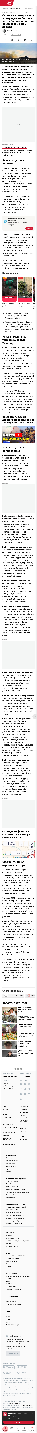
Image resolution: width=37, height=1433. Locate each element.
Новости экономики (14, 1230)
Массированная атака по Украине (17, 1192)
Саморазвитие (11, 1287)
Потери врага (10, 1198)
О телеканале (7, 1117)
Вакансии (23, 1128)
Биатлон (9, 1322)
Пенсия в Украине (12, 1246)
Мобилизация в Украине (15, 1204)
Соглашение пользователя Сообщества (24, 1111)
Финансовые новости (13, 1238)
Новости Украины (15, 8)
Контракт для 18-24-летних (15, 1215)
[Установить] (18, 1418)
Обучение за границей (13, 1289)
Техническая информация (24, 1121)
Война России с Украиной (16, 1179)
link (21, 1084)
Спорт (8, 1311)
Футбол (8, 1316)
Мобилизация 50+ (12, 1210)
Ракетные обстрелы (12, 1181)
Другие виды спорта (13, 1325)
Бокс (7, 1314)
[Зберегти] (32, 40)
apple (23, 1367)
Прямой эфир (10, 1163)
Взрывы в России (12, 1195)
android (9, 1367)
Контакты (23, 1125)
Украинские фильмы (13, 1258)
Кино (8, 1253)
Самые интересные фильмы (15, 1256)
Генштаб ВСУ (16, 35)
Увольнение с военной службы (16, 1207)
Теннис (8, 1319)
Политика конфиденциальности (9, 1131)
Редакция (6, 1109)
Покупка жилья (11, 1302)
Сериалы (9, 1267)
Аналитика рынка (12, 1299)
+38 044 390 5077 (25, 1076)
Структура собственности (24, 1132)
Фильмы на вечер (12, 1261)
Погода (8, 1172)
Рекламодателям (8, 1124)
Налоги (8, 1243)
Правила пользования (10, 1127)
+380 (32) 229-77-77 (14, 1403)
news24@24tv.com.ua (10, 1076)
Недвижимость (12, 1296)
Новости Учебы (12, 1274)
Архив (22, 1136)
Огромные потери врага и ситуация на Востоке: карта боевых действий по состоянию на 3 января (29, 8)
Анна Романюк (12, 31)
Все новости (11, 1155)
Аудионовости (10, 1169)
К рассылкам (13, 1354)
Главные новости (12, 1158)
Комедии (9, 1264)
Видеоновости (11, 1166)
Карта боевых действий (14, 1184)
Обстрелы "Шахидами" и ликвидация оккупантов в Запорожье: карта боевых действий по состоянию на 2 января (17, 149)
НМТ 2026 (9, 1284)
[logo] (9, 3)
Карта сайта (24, 1139)
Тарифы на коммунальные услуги (17, 1241)
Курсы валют (10, 1235)
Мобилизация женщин (13, 1213)
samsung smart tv (23, 1372)
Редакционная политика (7, 1113)
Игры (21, 1143)
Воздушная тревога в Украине (16, 1189)
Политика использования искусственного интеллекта (7, 1137)
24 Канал (5, 8)
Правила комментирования (26, 1116)
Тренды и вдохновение (13, 1304)
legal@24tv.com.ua (26, 1405)
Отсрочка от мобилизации (15, 1218)
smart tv (9, 1372)
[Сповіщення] (34, 3)
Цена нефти (10, 1232)
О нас (4, 1106)
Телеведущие (7, 1121)
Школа (8, 1281)
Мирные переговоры (13, 1187)
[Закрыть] (32, 1413)
